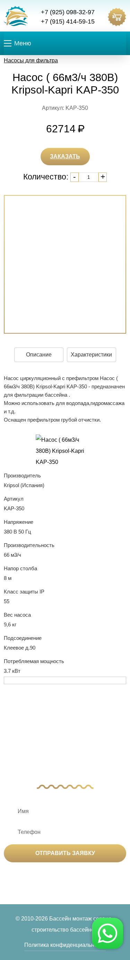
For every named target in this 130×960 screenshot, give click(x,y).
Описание (39, 355)
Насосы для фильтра (31, 60)
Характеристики (91, 355)
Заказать (65, 156)
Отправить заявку (65, 853)
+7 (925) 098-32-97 (68, 12)
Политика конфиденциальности (65, 945)
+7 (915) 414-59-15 (68, 21)
